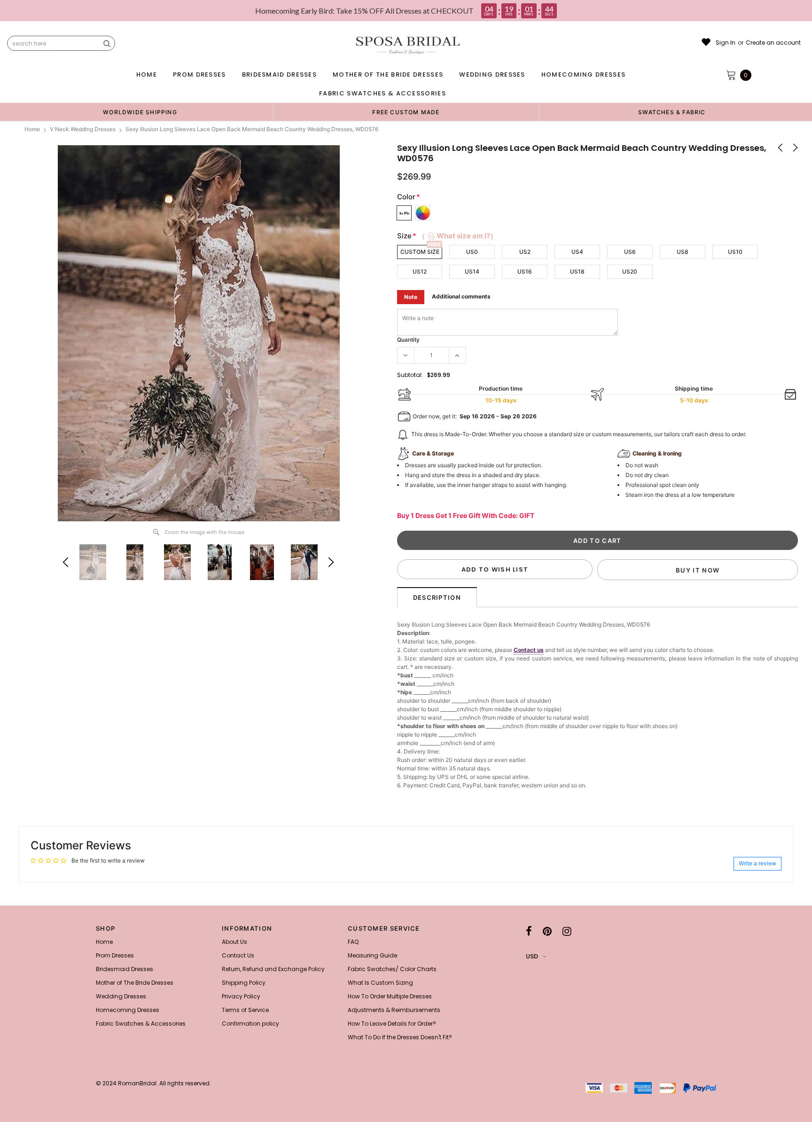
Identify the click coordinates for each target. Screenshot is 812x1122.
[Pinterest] (547, 931)
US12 (420, 271)
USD (532, 956)
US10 (735, 251)
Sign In (725, 43)
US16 (524, 271)
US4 (577, 251)
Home (32, 129)
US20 (629, 271)
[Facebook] (529, 931)
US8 (682, 251)
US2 (525, 251)
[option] (140, 112)
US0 (472, 251)
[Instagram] (566, 931)
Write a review (757, 863)
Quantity (408, 339)
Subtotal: (410, 375)
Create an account (773, 43)
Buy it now (697, 570)
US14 (472, 271)
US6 (630, 251)
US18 (577, 271)
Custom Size (419, 251)
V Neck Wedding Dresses (83, 129)
